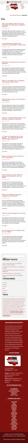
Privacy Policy (6, 439)
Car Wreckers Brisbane (14, 391)
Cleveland (14, 409)
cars (10, 301)
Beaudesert (14, 407)
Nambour (14, 415)
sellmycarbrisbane (22, 309)
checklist (4, 286)
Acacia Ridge (14, 402)
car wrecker (13, 301)
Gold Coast (14, 412)
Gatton (14, 411)
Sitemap (23, 439)
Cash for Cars (14, 392)
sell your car (5, 290)
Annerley (14, 404)
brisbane (23, 298)
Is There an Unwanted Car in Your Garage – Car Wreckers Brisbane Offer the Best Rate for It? (12, 138)
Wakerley (14, 429)
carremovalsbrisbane (6, 301)
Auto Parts (5, 282)
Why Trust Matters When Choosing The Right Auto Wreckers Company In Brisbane (14, 25)
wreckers (4, 292)
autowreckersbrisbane (10, 298)
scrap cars (13, 307)
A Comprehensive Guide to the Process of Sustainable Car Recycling (14, 44)
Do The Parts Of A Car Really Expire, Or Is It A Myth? (13, 231)
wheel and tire (21, 314)
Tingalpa (14, 425)
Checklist (20, 302)
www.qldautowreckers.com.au (9, 436)
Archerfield (14, 405)
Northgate (14, 416)
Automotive (5, 284)
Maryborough (14, 413)
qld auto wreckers (8, 306)
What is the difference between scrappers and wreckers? (11, 195)
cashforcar (5, 302)
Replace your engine (20, 306)
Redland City (14, 420)
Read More (4, 38)
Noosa (14, 417)
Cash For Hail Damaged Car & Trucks (13, 213)
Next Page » (11, 250)
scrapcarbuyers (5, 307)
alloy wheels (5, 298)
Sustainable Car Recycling (18, 310)
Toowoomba (14, 426)
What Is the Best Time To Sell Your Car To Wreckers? (13, 156)
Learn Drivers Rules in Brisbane (10, 305)
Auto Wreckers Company (18, 298)
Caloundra (14, 408)
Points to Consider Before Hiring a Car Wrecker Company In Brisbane (14, 118)
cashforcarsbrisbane (15, 302)
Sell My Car (14, 393)
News (4, 288)
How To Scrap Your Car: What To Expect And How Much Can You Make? (12, 176)
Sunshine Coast (14, 424)
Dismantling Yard (14, 390)
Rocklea (14, 421)
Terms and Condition (15, 439)
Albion (14, 403)
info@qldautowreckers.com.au (15, 378)
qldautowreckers (14, 306)
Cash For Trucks (14, 395)
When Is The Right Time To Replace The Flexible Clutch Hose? (13, 81)
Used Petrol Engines (15, 314)
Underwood (14, 428)
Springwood (14, 422)
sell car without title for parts (10, 309)
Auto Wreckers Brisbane (15, 15)
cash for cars (10, 302)
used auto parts (16, 312)
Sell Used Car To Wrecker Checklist (8, 310)
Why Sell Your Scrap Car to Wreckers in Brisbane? (13, 99)
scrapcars (9, 307)
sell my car (17, 309)
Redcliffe (14, 419)
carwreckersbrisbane (18, 301)
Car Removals (14, 388)
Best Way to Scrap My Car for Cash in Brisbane (14, 62)
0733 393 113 (10, 376)
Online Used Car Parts (18, 305)
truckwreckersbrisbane (6, 311)
